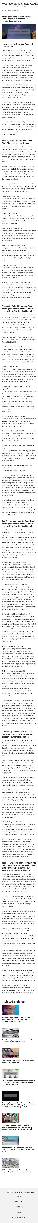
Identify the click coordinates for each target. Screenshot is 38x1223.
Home (19, 1196)
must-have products (11, 557)
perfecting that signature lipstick (11, 990)
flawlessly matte (20, 124)
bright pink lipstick (22, 166)
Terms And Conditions (19, 1217)
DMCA (19, 1212)
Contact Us (19, 1207)
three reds (17, 839)
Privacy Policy (19, 1201)
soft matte (29, 58)
